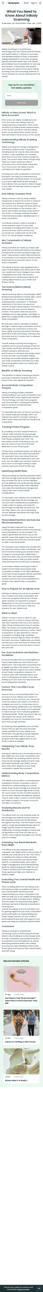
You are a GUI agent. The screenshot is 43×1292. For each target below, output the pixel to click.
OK (39, 1288)
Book (26, 3)
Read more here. (24, 1289)
